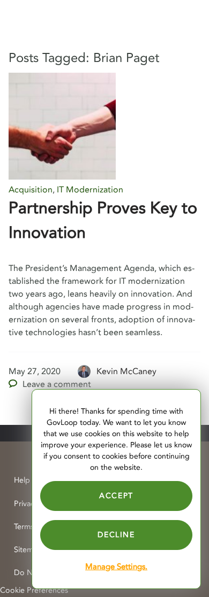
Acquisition (31, 190)
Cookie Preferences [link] (34, 590)
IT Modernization (90, 190)
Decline (116, 535)
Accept (116, 496)
